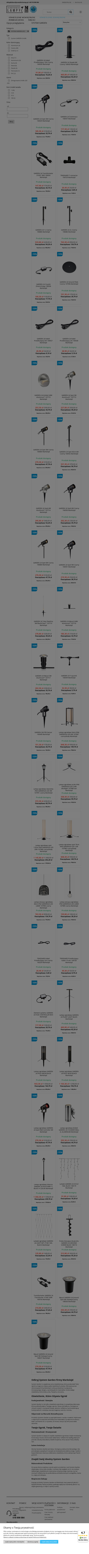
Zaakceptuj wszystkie (49, 1542)
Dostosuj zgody (32, 1542)
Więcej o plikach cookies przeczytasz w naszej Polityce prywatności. (24, 1537)
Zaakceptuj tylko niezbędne (14, 1542)
